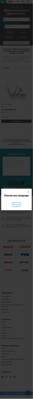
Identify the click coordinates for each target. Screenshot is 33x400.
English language (16, 204)
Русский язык (16, 206)
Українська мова (16, 202)
